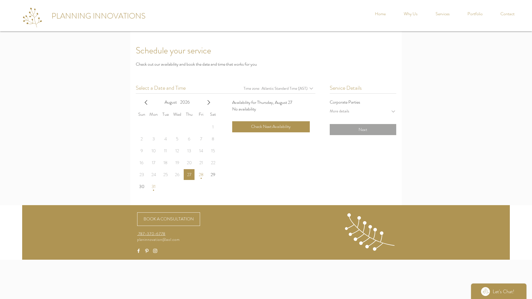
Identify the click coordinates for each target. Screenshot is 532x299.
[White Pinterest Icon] (147, 251)
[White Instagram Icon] (155, 251)
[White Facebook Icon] (138, 251)
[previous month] (146, 102)
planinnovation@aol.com (158, 239)
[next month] (208, 102)
